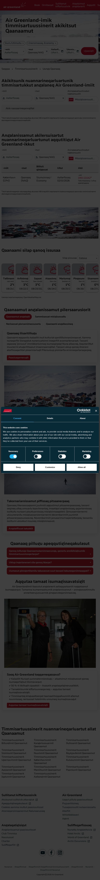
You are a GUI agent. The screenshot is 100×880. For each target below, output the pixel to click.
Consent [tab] (17, 418)
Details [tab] (50, 418)
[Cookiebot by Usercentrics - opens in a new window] (79, 411)
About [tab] (83, 418)
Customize (50, 467)
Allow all (82, 467)
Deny (18, 467)
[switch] (37, 456)
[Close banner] (96, 411)
